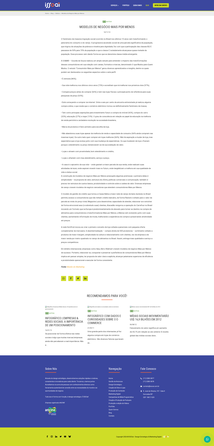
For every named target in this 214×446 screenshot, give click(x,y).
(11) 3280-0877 (148, 378)
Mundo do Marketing (75, 267)
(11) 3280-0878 (148, 381)
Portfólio (125, 5)
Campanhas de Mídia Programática (121, 397)
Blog (147, 5)
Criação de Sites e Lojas (117, 388)
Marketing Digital (114, 394)
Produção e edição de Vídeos (119, 403)
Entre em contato (161, 5)
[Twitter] (61, 437)
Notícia (58, 13)
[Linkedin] (56, 437)
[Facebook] (47, 437)
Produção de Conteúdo (117, 391)
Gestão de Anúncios (116, 381)
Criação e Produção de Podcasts (120, 400)
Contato (111, 416)
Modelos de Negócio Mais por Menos (73, 13)
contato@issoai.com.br (151, 386)
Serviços (114, 5)
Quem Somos (137, 5)
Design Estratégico (115, 384)
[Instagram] (52, 437)
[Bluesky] (70, 437)
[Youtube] (65, 437)
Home (47, 13)
